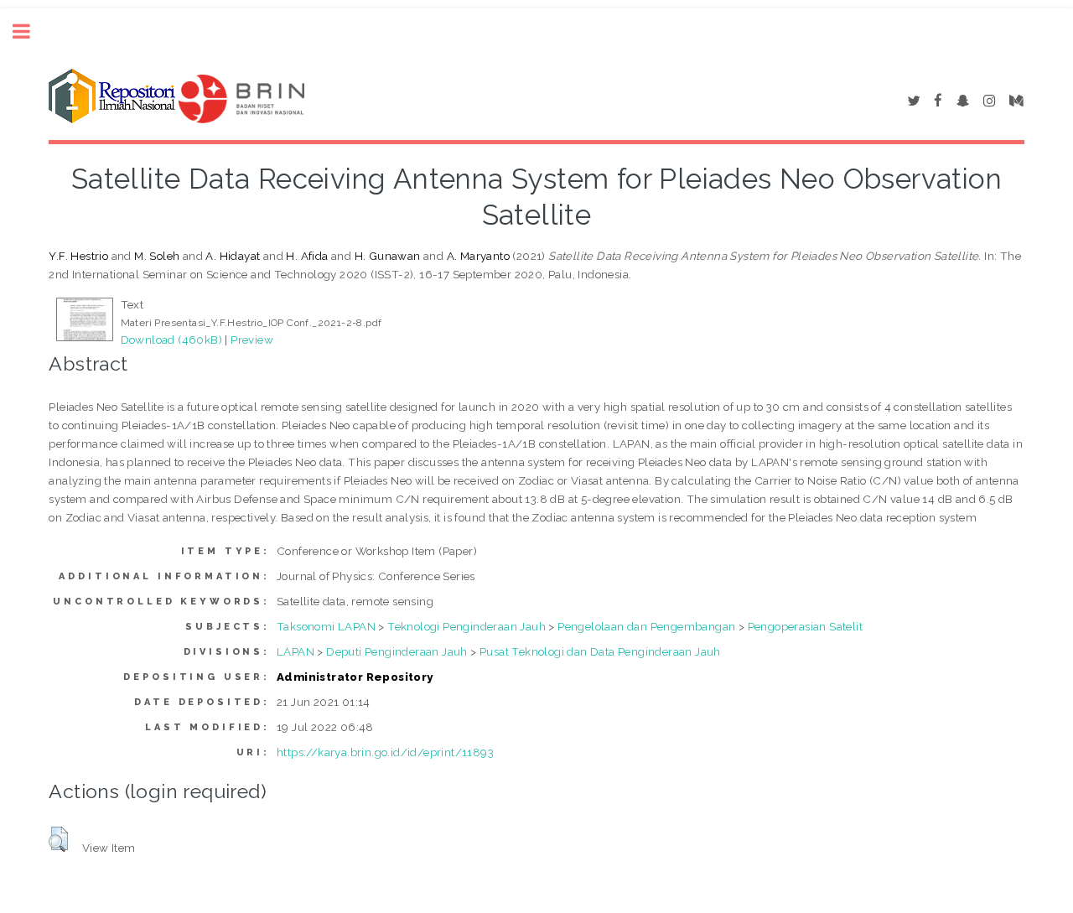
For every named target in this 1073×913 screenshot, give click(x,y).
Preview (252, 339)
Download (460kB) (171, 339)
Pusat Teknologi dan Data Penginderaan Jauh (600, 651)
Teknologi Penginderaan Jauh (466, 626)
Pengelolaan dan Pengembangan (646, 626)
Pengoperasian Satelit (805, 626)
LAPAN (295, 651)
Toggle (30, 31)
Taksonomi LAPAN (326, 626)
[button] (58, 839)
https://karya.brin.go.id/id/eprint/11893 (385, 752)
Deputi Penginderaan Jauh (397, 651)
